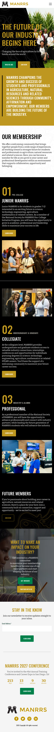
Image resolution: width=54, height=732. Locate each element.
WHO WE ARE (9, 64)
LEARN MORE (9, 233)
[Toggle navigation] (50, 4)
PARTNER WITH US (26, 589)
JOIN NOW (24, 64)
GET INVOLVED (25, 581)
